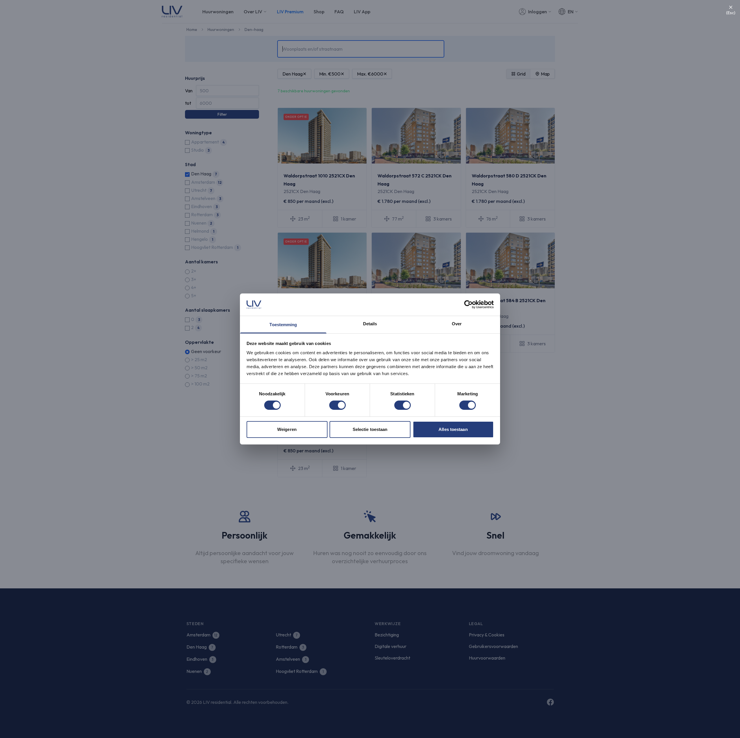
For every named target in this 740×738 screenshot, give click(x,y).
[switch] (337, 405)
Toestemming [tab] (283, 324)
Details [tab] (370, 323)
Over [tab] (457, 323)
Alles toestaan (453, 429)
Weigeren (287, 429)
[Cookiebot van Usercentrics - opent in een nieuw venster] (468, 304)
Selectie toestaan (370, 429)
